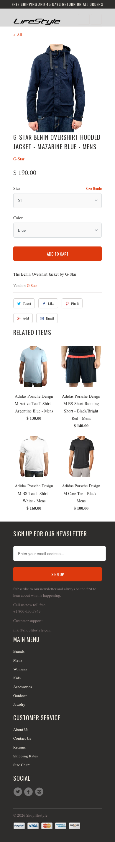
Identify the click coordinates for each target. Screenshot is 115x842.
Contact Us (22, 738)
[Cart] (96, 19)
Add (26, 318)
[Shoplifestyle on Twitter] (18, 791)
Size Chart (21, 764)
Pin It (75, 303)
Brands (18, 651)
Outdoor (20, 695)
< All (17, 34)
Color (18, 218)
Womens (20, 669)
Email (50, 318)
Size (16, 188)
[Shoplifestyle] (36, 19)
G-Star (18, 159)
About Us (20, 729)
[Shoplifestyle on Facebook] (29, 791)
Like (51, 303)
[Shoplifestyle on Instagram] (40, 791)
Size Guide (94, 188)
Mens (17, 660)
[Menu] (84, 19)
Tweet (27, 303)
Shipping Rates (25, 756)
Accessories (22, 686)
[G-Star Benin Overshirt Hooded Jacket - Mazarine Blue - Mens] (57, 88)
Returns (19, 747)
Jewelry (19, 704)
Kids (17, 677)
